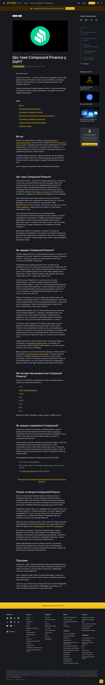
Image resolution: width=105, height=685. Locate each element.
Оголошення (29, 621)
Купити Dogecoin (67, 659)
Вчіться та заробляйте (69, 633)
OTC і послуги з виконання (89, 623)
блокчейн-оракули (29, 471)
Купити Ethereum (67, 661)
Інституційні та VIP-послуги (70, 621)
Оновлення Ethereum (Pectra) (71, 650)
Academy (47, 623)
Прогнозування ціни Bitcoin (70, 646)
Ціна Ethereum (67, 640)
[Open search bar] (78, 3)
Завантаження (30, 645)
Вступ (21, 105)
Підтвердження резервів (88, 630)
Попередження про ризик (33, 641)
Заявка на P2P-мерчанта (69, 617)
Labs (64, 623)
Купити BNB (66, 654)
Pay (46, 621)
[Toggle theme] (101, 3)
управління (56, 432)
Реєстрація (92, 3)
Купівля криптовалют (50, 619)
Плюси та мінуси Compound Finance (33, 123)
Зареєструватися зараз (89, 144)
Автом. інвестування (50, 630)
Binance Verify (85, 650)
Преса (28, 626)
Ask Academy (54, 586)
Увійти (84, 3)
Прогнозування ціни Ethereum (71, 648)
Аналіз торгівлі (86, 628)
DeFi (54, 181)
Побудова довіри (30, 634)
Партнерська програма (88, 617)
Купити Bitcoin (67, 652)
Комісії (83, 646)
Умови (28, 630)
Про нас (28, 617)
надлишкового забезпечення (36, 343)
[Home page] (12, 3)
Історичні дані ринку (87, 626)
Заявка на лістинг (68, 619)
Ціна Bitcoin (66, 638)
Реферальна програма (88, 619)
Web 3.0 (53, 200)
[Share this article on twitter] (81, 20)
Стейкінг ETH (48, 632)
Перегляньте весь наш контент (51, 605)
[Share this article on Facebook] (86, 20)
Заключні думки (25, 126)
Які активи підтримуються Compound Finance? (36, 116)
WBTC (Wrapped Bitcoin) (28, 390)
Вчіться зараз (70, 8)
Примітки (28, 643)
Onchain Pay (66, 626)
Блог (27, 636)
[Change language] (98, 3)
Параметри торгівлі (87, 652)
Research (47, 636)
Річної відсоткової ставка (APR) (36, 354)
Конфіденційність (30, 632)
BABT (46, 634)
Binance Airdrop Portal (87, 654)
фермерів (47, 158)
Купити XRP (66, 656)
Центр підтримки (86, 640)
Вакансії (28, 619)
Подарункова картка (50, 626)
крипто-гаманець (22, 207)
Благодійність (48, 639)
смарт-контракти (42, 192)
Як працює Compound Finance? (31, 112)
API (83, 648)
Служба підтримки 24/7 (88, 638)
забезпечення (39, 526)
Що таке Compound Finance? (30, 109)
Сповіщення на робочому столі (34, 647)
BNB (83, 621)
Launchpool (48, 628)
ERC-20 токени (32, 258)
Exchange (47, 617)
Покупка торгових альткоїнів (70, 663)
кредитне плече (48, 505)
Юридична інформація (32, 628)
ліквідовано (58, 526)
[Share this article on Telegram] (91, 20)
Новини (28, 623)
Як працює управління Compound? (32, 119)
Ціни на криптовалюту (69, 635)
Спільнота (28, 639)
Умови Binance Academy (15, 677)
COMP (40, 237)
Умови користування (83, 675)
